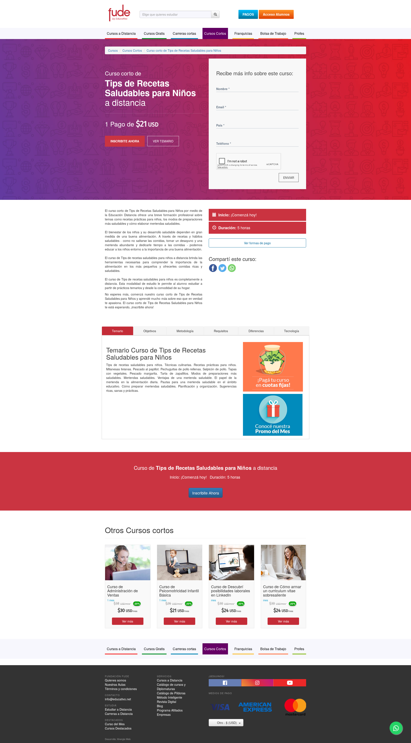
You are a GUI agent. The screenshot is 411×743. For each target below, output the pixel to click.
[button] (213, 268)
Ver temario (163, 141)
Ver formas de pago (257, 243)
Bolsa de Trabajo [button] (273, 33)
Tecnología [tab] (291, 331)
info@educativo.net (118, 699)
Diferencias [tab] (256, 331)
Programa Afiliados (170, 710)
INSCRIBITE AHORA (124, 141)
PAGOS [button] (248, 14)
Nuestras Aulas (115, 684)
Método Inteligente (169, 697)
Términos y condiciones (121, 689)
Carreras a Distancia (119, 713)
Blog (160, 706)
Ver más (127, 621)
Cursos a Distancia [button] (121, 33)
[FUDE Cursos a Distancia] (119, 12)
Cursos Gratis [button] (154, 33)
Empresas (164, 714)
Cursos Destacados (118, 728)
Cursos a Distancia (169, 680)
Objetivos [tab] (149, 331)
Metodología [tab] (185, 331)
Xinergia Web (124, 739)
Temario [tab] (117, 331)
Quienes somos (115, 680)
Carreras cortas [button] (184, 33)
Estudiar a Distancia (118, 709)
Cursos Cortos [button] (215, 33)
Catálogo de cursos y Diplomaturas (171, 686)
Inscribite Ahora (205, 493)
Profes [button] (299, 33)
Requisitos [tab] (221, 331)
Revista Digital (166, 701)
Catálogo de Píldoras (171, 693)
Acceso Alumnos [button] (276, 14)
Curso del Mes (115, 724)
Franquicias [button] (243, 33)
